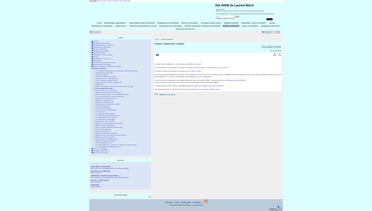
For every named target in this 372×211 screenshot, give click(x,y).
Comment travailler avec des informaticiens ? (107, 78)
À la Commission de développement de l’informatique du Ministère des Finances (117, 71)
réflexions (183, 82)
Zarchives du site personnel (186, 29)
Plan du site (169, 202)
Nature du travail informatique (103, 129)
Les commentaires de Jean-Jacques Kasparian (107, 115)
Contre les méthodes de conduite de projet (107, 80)
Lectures (272, 23)
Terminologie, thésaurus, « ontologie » (106, 141)
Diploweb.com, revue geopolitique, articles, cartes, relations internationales (112, 168)
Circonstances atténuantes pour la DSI (105, 76)
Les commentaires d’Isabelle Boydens (105, 114)
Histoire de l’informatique (189, 23)
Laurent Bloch (275, 50)
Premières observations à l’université (105, 137)
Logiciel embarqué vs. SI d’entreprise (105, 119)
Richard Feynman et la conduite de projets (107, 139)
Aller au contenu (102, 1)
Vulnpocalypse (95, 185)
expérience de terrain (196, 89)
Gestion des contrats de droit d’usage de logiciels (108, 92)
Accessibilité (93, 1)
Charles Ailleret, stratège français (101, 166)
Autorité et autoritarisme (102, 75)
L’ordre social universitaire (102, 106)
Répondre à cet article (167, 95)
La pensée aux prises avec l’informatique (106, 110)
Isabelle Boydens (240, 80)
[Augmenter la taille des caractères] (274, 55)
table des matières (197, 71)
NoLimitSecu (98, 173)
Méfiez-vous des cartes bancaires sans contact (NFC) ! (110, 123)
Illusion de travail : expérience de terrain (106, 98)
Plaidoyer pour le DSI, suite (103, 131)
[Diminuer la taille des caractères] (279, 55)
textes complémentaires (205, 77)
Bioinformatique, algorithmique (116, 23)
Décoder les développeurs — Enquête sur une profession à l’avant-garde (114, 86)
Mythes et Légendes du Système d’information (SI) (109, 127)
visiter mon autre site (235, 11)
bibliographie (172, 71)
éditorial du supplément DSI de (209, 86)
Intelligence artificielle (231, 23)
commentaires (229, 80)
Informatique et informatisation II (104, 100)
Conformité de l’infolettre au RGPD (225, 18)
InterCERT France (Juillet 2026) (100, 171)
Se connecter (96, 32)
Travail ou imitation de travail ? (104, 143)
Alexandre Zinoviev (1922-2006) (104, 73)
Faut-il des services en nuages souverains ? (107, 90)
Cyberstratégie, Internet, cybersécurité (142, 23)
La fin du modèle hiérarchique (103, 108)
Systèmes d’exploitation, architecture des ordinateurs (202, 26)
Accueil (99, 23)
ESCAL (277, 210)
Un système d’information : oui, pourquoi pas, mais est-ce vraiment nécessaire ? (116, 145)
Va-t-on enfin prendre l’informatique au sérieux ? (108, 147)
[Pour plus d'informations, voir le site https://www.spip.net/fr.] (279, 208)
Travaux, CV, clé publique (250, 26)
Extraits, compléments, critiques (104, 88)
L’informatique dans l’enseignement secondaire (108, 104)
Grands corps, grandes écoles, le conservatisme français (110, 96)
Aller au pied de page (124, 1)
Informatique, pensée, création (211, 23)
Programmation (121, 26)
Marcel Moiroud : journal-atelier (102, 26)
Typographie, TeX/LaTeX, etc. (270, 26)
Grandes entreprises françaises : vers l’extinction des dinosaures (112, 94)
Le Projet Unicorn (100, 112)
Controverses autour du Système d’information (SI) (109, 82)
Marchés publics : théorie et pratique (105, 121)
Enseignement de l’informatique (168, 23)
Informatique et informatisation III (104, 102)
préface (183, 67)
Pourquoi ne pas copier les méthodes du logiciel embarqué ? (111, 135)
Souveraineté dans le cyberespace (170, 26)
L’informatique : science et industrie (254, 23)
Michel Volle (192, 67)
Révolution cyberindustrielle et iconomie (143, 26)
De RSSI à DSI (99, 84)
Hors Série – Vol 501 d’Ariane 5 (100, 180)
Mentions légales (186, 202)
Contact (177, 202)
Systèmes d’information (231, 26)
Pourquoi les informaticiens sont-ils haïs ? (106, 133)
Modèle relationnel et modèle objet (105, 125)
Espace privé (197, 202)
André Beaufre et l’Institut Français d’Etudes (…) (106, 176)
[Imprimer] (157, 55)
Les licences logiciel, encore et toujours (106, 117)
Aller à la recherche (113, 1)
